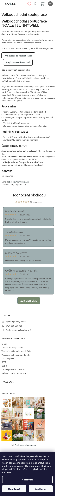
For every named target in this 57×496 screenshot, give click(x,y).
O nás (4, 343)
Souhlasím (40, 488)
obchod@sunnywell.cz (16, 321)
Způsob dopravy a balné (12, 347)
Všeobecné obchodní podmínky (15, 354)
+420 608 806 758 (14, 325)
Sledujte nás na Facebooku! (18, 330)
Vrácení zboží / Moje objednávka (16, 351)
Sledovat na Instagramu (25, 445)
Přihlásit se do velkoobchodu (18, 55)
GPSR (3, 362)
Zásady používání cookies (13, 369)
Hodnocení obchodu (28, 195)
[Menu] (50, 4)
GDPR (4, 365)
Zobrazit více (28, 300)
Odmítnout (14, 488)
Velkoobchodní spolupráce (13, 373)
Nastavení (27, 479)
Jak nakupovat (8, 358)
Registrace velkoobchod (18, 62)
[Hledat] (35, 4)
